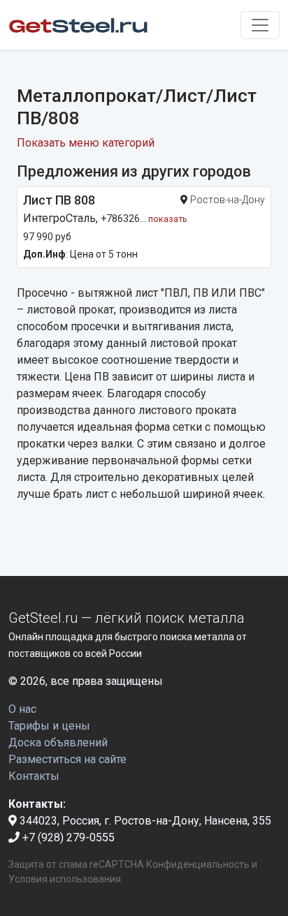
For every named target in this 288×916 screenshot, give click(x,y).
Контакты (33, 776)
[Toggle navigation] (260, 25)
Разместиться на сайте (67, 759)
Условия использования (64, 879)
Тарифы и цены (49, 725)
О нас (22, 709)
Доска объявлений (58, 742)
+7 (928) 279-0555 (67, 837)
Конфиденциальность (198, 864)
